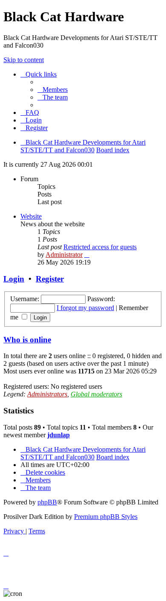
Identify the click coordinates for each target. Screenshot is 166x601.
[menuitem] (52, 89)
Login (13, 278)
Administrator (64, 254)
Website (31, 216)
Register (50, 278)
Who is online (27, 339)
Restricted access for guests (100, 247)
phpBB (47, 502)
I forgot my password (85, 307)
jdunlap (58, 435)
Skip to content (23, 59)
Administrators (47, 394)
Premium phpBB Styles (105, 516)
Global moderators (96, 394)
